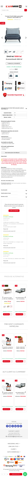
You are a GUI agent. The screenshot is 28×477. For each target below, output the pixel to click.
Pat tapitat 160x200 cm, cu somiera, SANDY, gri (20, 298)
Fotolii (12, 183)
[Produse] (2, 7)
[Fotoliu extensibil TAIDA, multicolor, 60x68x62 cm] (20, 340)
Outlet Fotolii (8, 184)
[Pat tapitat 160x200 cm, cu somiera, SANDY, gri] (20, 290)
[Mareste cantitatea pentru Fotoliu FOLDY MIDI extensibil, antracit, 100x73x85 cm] (7, 474)
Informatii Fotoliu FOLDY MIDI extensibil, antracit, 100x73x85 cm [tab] (12, 108)
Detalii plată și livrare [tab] (6, 193)
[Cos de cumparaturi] (26, 6)
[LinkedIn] (15, 426)
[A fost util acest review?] (14, 231)
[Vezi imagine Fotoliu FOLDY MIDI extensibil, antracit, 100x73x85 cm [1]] (10, 52)
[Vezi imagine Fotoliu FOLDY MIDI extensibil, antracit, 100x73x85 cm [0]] (6, 52)
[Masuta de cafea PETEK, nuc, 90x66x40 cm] (7, 290)
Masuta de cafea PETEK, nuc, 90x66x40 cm (7, 298)
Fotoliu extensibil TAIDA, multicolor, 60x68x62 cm (20, 348)
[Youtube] (10, 426)
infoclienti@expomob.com (14, 436)
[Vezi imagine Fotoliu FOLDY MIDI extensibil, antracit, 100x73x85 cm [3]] (18, 52)
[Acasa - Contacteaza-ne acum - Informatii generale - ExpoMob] (14, 6)
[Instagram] (21, 426)
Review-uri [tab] (4, 196)
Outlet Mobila (3, 184)
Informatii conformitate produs (7, 180)
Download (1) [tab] (4, 190)
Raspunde (5, 229)
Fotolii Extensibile (17, 183)
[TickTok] (18, 426)
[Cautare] (25, 10)
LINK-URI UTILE (13, 446)
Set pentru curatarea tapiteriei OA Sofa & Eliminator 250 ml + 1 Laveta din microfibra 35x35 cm (7, 348)
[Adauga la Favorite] (11, 314)
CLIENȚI (13, 449)
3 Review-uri (17, 19)
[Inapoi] (1, 14)
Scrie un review (14, 210)
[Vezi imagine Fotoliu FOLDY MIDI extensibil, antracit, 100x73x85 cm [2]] (14, 52)
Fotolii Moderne (23, 183)
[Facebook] (7, 426)
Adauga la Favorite (14, 63)
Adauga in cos (16, 474)
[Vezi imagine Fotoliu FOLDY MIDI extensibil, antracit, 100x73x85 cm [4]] (22, 52)
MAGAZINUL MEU (13, 443)
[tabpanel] (14, 36)
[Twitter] (12, 426)
